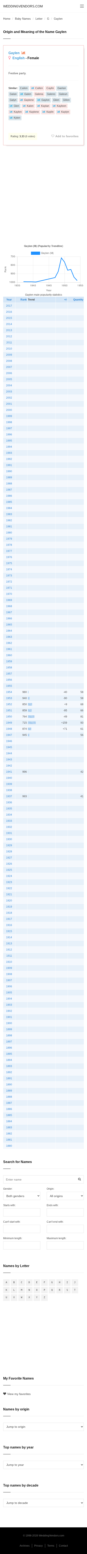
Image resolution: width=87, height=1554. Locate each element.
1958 (9, 667)
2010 (9, 348)
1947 (9, 735)
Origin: (50, 1188)
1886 (9, 1109)
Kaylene (34, 111)
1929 (9, 845)
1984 (9, 508)
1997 (9, 428)
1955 (9, 685)
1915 (9, 931)
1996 (9, 434)
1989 (9, 477)
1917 (9, 919)
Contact (63, 1545)
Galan (13, 94)
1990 (9, 471)
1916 (9, 925)
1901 (9, 1017)
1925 (9, 869)
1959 (9, 661)
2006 (9, 373)
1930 (9, 839)
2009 (9, 354)
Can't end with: (55, 1221)
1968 (9, 606)
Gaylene (29, 100)
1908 (9, 974)
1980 (9, 532)
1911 (9, 955)
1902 (9, 1010)
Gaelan (61, 88)
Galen (27, 94)
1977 (9, 551)
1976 (9, 557)
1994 (9, 446)
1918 (9, 912)
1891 (9, 1078)
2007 (9, 367)
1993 (9, 452)
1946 (9, 741)
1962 (9, 643)
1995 (9, 440)
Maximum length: (56, 1238)
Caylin (50, 88)
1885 (9, 1115)
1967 (9, 612)
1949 (9, 722)
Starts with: (9, 1205)
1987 (9, 489)
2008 (9, 360)
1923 (9, 882)
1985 (9, 502)
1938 (9, 790)
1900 (9, 1023)
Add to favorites (67, 136)
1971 (9, 587)
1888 (9, 1096)
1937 (9, 796)
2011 (9, 342)
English (18, 58)
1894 (9, 1060)
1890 (9, 1084)
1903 (9, 1004)
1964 (9, 630)
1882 (9, 1133)
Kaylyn (65, 111)
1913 (9, 943)
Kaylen (18, 111)
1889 (9, 1090)
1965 (9, 624)
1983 (9, 514)
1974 (9, 569)
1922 (9, 888)
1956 (9, 679)
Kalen (30, 105)
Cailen (24, 88)
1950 (9, 716)
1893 (9, 1066)
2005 (9, 379)
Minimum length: (12, 1238)
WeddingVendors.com (23, 6)
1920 (9, 900)
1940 (9, 777)
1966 (9, 618)
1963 (9, 636)
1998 (9, 422)
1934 (9, 814)
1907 (9, 980)
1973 (9, 575)
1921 (9, 894)
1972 (9, 581)
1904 (9, 998)
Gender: (7, 1188)
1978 (9, 544)
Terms (50, 1545)
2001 (9, 403)
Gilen (56, 100)
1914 (9, 937)
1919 (9, 906)
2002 (9, 397)
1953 (9, 698)
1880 (9, 1145)
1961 (9, 649)
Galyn (13, 100)
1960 (9, 655)
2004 (9, 385)
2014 (9, 324)
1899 (9, 1029)
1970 (9, 594)
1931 (9, 833)
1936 (9, 802)
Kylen (17, 117)
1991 (9, 465)
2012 (9, 336)
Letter (38, 18)
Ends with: (52, 1205)
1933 (9, 820)
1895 (9, 1053)
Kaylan (45, 105)
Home (6, 18)
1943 (9, 759)
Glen (16, 105)
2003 (9, 391)
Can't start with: (11, 1221)
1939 (9, 784)
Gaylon (45, 100)
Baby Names (23, 18)
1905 (9, 992)
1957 (9, 673)
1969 (9, 600)
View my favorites (19, 1394)
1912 (9, 949)
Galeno (51, 94)
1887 (9, 1102)
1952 (9, 704)
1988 (9, 483)
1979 (9, 538)
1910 (9, 961)
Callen (39, 88)
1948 (9, 728)
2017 (9, 305)
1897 (9, 1041)
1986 (9, 495)
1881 (9, 1139)
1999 (9, 416)
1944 (9, 753)
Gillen (66, 100)
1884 (9, 1121)
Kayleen (61, 105)
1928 (9, 851)
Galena (39, 94)
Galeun (63, 94)
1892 (9, 1072)
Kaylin (50, 111)
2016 (9, 311)
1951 (9, 710)
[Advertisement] (43, 193)
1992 (9, 459)
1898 (9, 1035)
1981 (9, 526)
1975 (9, 563)
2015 (9, 318)
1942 (9, 765)
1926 (9, 863)
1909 (9, 968)
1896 (9, 1047)
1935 (9, 808)
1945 (9, 747)
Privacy (38, 1545)
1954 (9, 692)
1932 (9, 827)
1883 (9, 1127)
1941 (9, 771)
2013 (9, 330)
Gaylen (14, 53)
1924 (9, 876)
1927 (9, 857)
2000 (9, 410)
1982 (9, 520)
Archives (25, 1545)
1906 (9, 986)
